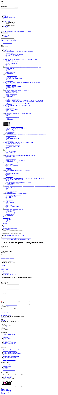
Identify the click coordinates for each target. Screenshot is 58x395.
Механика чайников (11, 151)
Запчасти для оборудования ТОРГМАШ (34, 178)
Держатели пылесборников (12, 77)
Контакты (5, 19)
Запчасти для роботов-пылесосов (14, 78)
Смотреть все (9, 58)
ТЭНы (9, 201)
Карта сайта (6, 339)
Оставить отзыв (4, 248)
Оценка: (3, 302)
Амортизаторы (9, 60)
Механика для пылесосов (12, 79)
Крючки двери (9, 129)
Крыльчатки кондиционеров (13, 145)
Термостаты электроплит (12, 109)
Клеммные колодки (11, 136)
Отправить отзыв (4, 306)
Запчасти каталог (7, 50)
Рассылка (5, 368)
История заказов (7, 366)
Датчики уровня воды (11, 63)
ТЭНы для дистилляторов (12, 206)
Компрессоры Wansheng (12, 198)
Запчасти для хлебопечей (23, 90)
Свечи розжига (10, 139)
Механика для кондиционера (13, 146)
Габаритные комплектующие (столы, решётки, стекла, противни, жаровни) (24, 100)
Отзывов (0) (6, 273)
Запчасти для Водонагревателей (28, 155)
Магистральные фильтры (12, 212)
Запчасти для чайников (21, 150)
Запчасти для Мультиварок (24, 113)
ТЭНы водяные (10, 202)
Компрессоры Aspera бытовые (13, 195)
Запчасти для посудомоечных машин (31, 82)
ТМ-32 (7, 180)
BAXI (7, 188)
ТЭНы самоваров (10, 152)
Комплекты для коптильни (12, 166)
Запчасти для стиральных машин (29, 59)
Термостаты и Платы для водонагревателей (16, 160)
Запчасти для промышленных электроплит (36, 134)
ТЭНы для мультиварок (12, 115)
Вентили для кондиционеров (13, 143)
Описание (5, 271)
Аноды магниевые (10, 156)
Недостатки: (4, 293)
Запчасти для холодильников (26, 51)
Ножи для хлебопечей (11, 94)
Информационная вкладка (9, 274)
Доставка (5, 16)
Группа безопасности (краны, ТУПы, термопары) (18, 103)
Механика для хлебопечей (12, 92)
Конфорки (8, 106)
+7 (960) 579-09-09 (7, 43)
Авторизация (9, 29)
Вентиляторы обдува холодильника (14, 54)
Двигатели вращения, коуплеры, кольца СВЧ (17, 128)
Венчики (8, 69)
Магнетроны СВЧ (10, 130)
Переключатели (10, 108)
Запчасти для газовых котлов (13, 189)
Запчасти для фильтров (11, 210)
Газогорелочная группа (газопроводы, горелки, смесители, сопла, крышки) (24, 101)
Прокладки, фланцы (11, 159)
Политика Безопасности (9, 17)
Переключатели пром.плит (12, 138)
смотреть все (13, 40)
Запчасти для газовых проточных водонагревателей (42, 186)
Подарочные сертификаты (9, 342)
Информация (6, 218)
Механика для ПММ (11, 85)
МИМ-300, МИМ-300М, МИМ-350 (14, 179)
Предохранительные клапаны (13, 157)
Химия (8, 174)
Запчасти (5, 36)
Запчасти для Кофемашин (23, 170)
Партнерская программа (9, 343)
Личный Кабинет (7, 364)
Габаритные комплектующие (13, 99)
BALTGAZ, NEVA (10, 187)
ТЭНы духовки (10, 110)
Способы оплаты (10, 221)
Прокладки (9, 171)
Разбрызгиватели (10, 87)
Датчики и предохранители (13, 55)
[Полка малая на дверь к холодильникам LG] (14, 235)
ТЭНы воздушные (10, 204)
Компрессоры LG (10, 197)
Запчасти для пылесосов (22, 74)
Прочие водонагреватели (12, 191)
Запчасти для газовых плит (24, 97)
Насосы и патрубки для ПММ (13, 86)
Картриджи (9, 211)
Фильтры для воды (18, 209)
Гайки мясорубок (10, 72)
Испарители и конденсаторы (13, 56)
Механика (8, 114)
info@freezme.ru (7, 377)
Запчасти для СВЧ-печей (17, 127)
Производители (7, 341)
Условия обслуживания (9, 334)
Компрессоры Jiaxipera (11, 196)
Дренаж (8, 147)
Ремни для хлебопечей (11, 95)
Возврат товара (7, 338)
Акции (5, 223)
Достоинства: (4, 288)
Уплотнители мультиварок (12, 117)
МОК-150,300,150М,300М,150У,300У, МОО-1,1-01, (18, 182)
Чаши (7, 118)
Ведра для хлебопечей (11, 91)
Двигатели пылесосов (11, 76)
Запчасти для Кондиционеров (26, 142)
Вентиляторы (9, 164)
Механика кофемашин (11, 175)
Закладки (5, 367)
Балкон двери (9, 53)
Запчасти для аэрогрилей (12, 165)
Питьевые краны (10, 214)
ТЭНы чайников (10, 154)
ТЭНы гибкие (9, 205)
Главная (5, 49)
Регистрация (9, 27)
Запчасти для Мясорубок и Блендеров (32, 67)
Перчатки (8, 168)
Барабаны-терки (10, 68)
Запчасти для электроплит (23, 105)
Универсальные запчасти (23, 162)
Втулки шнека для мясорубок (13, 70)
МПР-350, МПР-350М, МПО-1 (13, 183)
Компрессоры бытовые (21, 193)
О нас (4, 15)
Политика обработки (8, 336)
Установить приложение (9, 370)
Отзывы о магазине (8, 216)
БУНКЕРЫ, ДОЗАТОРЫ (12, 62)
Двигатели (8, 64)
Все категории (6, 35)
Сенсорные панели (10, 132)
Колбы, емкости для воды (12, 173)
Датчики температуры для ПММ (14, 83)
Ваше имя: (3, 283)
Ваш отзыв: (3, 299)
